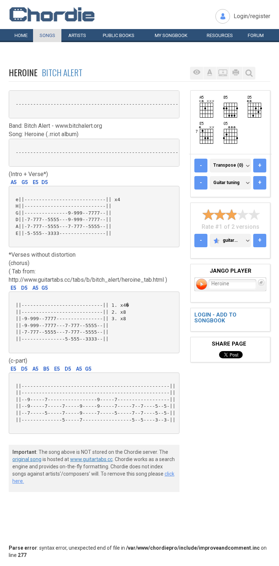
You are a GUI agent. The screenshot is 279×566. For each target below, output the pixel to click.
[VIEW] (196, 73)
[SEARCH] (248, 73)
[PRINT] (235, 73)
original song (26, 459)
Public (118, 35)
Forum (256, 35)
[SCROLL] (222, 73)
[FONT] (209, 73)
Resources (220, 35)
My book (171, 35)
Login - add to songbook (215, 317)
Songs (47, 35)
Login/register (252, 16)
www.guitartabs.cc (91, 459)
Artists (77, 35)
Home (21, 35)
